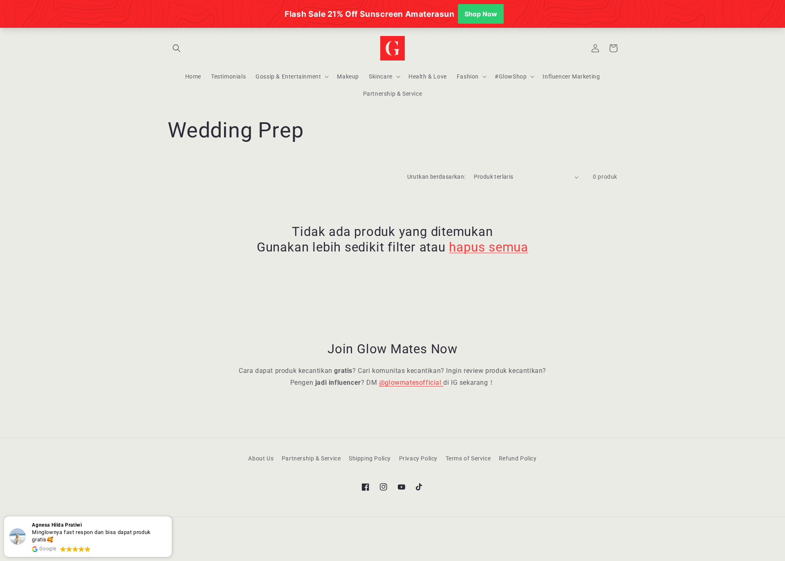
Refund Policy (518, 458)
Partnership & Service (311, 458)
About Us (261, 458)
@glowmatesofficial (411, 382)
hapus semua (488, 247)
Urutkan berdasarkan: (436, 176)
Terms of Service (468, 458)
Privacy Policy (418, 458)
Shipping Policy (370, 458)
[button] (177, 48)
